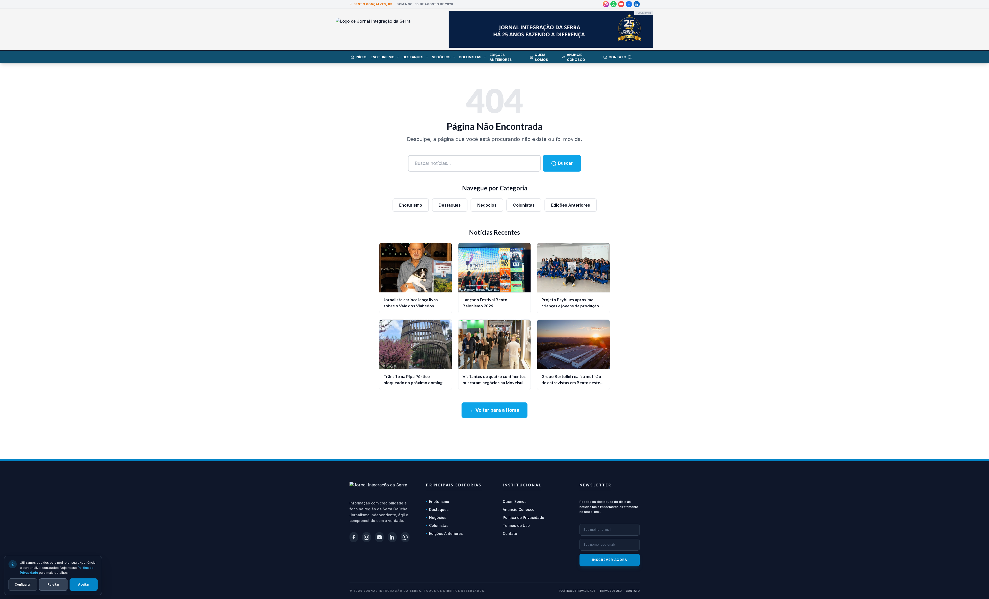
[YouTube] (621, 4)
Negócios (487, 205)
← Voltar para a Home (494, 410)
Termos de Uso (516, 525)
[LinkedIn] (637, 4)
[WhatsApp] (613, 4)
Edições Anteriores (570, 205)
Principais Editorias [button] (454, 485)
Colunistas (524, 205)
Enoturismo (410, 205)
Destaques (450, 205)
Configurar (23, 584)
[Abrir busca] (633, 57)
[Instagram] (606, 4)
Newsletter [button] (595, 485)
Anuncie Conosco (518, 509)
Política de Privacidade (523, 517)
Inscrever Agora (609, 560)
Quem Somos (514, 501)
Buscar (565, 163)
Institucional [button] (522, 485)
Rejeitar (53, 584)
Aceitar (83, 584)
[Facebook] (629, 4)
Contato (510, 533)
